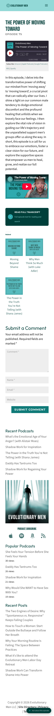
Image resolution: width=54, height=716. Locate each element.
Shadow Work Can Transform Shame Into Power (23, 672)
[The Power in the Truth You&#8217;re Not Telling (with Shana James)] (14, 286)
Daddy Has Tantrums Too (21, 463)
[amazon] (32, 536)
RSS (7, 68)
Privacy (43, 707)
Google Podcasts (40, 64)
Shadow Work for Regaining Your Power (26, 471)
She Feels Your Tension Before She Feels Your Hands (27, 554)
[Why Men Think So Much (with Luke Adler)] (34, 247)
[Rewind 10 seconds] (17, 54)
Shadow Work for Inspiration (23, 447)
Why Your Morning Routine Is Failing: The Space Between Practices (23, 645)
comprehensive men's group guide (25, 685)
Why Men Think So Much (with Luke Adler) (34, 265)
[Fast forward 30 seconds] (27, 54)
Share (44, 59)
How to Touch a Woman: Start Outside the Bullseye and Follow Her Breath (25, 630)
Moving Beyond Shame (14, 263)
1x (22, 55)
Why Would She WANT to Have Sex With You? (26, 590)
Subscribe (33, 59)
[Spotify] (21, 536)
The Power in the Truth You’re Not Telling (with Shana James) (14, 306)
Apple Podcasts (27, 64)
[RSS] (43, 536)
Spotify (13, 68)
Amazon (18, 64)
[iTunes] (11, 536)
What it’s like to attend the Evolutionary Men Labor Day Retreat (23, 660)
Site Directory (27, 707)
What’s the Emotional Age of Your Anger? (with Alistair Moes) (26, 438)
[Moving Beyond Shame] (14, 247)
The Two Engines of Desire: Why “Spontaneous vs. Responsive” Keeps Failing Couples (25, 615)
